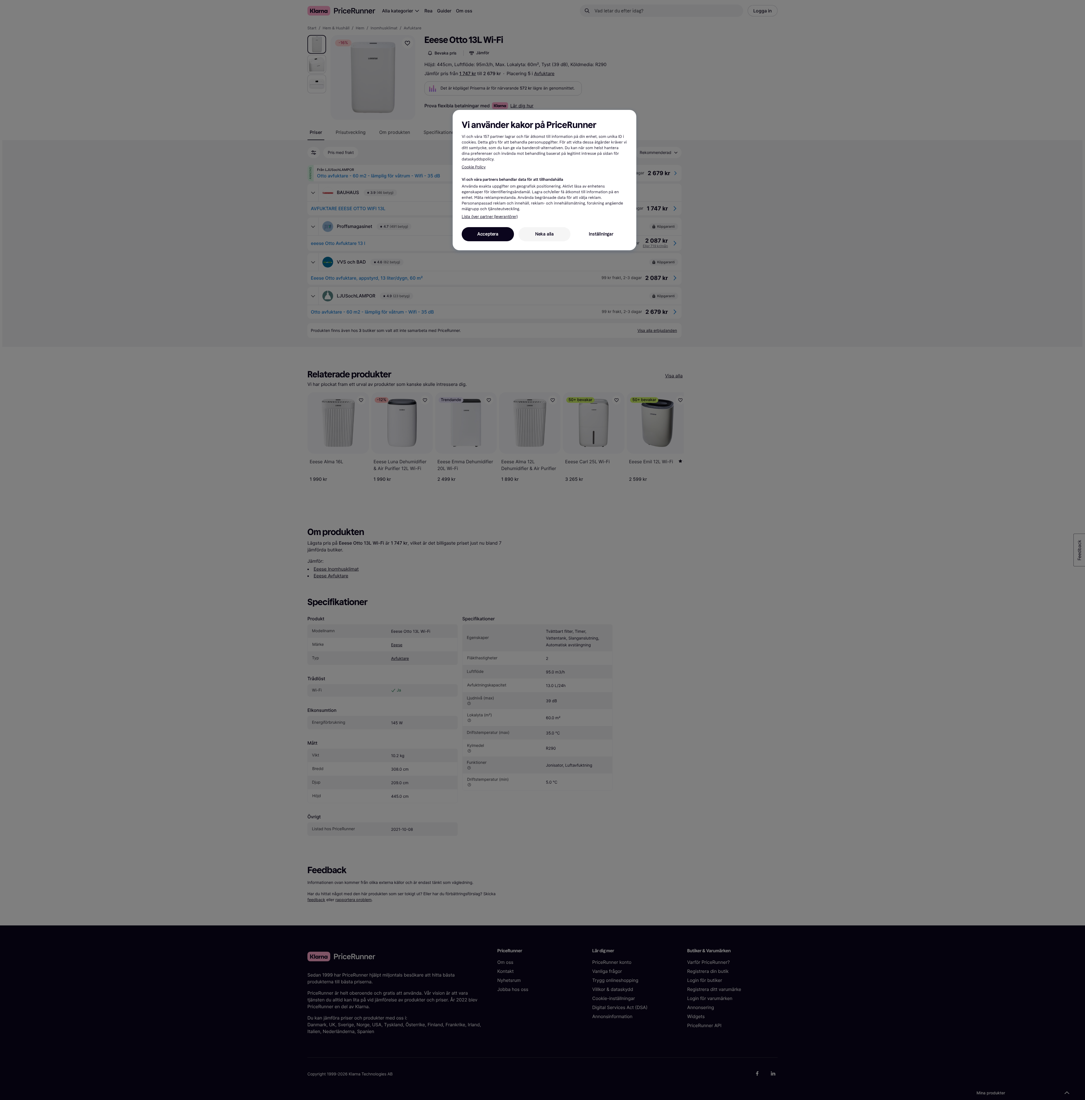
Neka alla (544, 234)
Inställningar (601, 234)
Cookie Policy (474, 167)
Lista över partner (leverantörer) (489, 216)
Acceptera (487, 234)
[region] (544, 180)
